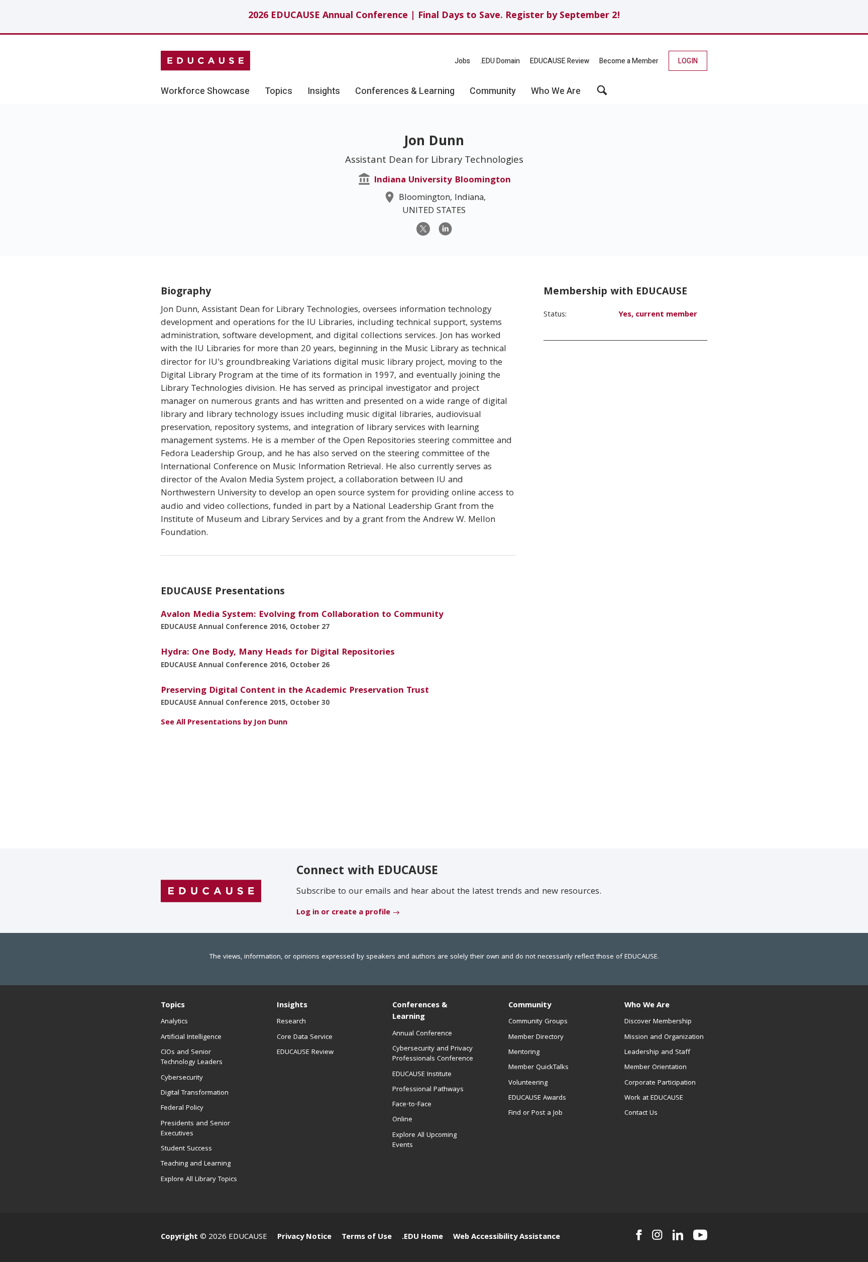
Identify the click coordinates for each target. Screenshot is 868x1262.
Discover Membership (658, 1021)
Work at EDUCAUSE (653, 1098)
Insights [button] (323, 91)
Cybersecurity (182, 1078)
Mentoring (523, 1052)
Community (529, 1005)
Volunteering (528, 1083)
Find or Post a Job (535, 1113)
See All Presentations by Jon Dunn (224, 722)
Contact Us (641, 1113)
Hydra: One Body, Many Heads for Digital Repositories (278, 653)
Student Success (186, 1148)
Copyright (179, 1237)
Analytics (174, 1021)
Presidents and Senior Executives (195, 1128)
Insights (292, 1005)
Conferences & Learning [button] (405, 91)
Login (688, 61)
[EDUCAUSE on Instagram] (657, 1235)
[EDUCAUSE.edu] (205, 61)
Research (291, 1021)
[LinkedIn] (445, 229)
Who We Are (647, 1005)
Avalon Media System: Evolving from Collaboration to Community (302, 615)
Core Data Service (305, 1037)
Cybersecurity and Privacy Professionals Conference (432, 1054)
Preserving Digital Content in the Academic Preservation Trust (295, 691)
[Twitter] (423, 229)
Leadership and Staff (657, 1052)
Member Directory (536, 1037)
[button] (602, 94)
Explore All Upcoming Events (424, 1140)
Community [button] (493, 91)
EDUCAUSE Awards (537, 1098)
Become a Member (629, 61)
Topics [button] (278, 91)
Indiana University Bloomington (442, 180)
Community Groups (538, 1021)
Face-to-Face (411, 1104)
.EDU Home (422, 1237)
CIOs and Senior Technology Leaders (192, 1057)
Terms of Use (367, 1237)
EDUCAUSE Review (559, 61)
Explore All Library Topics (199, 1179)
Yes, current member (657, 315)
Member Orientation (655, 1067)
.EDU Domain (500, 61)
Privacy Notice (304, 1237)
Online (402, 1119)
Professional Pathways (428, 1089)
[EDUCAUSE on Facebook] (638, 1235)
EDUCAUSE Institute (422, 1074)
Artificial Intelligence (191, 1037)
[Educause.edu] (211, 891)
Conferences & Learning (420, 1011)
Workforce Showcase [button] (205, 91)
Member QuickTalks (538, 1067)
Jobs (462, 61)
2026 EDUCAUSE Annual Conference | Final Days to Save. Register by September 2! (434, 16)
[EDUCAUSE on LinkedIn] (678, 1235)
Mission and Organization (664, 1037)
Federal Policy (182, 1108)
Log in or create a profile (343, 912)
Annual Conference (422, 1033)
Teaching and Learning (196, 1164)
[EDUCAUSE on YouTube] (700, 1235)
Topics (173, 1005)
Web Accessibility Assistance (506, 1237)
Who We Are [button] (556, 91)
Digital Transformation (195, 1093)
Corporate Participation (660, 1083)
